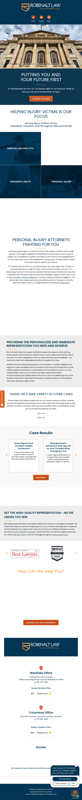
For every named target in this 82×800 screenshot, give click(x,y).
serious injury (50, 259)
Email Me (41, 21)
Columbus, (32, 532)
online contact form (60, 535)
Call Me (33, 21)
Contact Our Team (41, 98)
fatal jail (60, 280)
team (69, 254)
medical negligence (29, 277)
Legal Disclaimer (34, 612)
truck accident (15, 277)
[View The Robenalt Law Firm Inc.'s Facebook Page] (36, 754)
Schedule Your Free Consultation (41, 622)
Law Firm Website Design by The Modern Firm (41, 794)
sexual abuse (64, 283)
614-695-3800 (42, 719)
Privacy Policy (47, 612)
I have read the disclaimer (42, 616)
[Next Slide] (75, 455)
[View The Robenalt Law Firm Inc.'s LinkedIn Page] (41, 754)
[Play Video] (41, 413)
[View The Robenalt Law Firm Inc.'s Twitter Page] (46, 754)
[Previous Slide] (6, 455)
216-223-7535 (42, 682)
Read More (41, 477)
